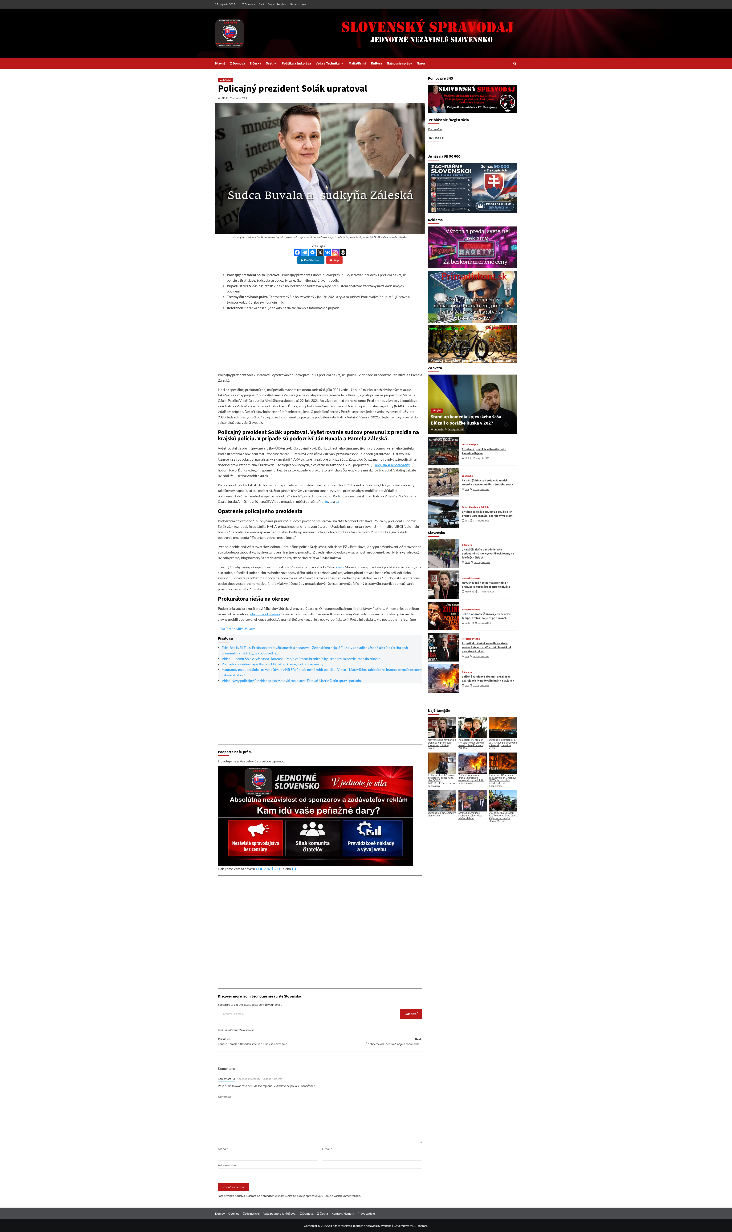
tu (321, 501)
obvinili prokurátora (265, 614)
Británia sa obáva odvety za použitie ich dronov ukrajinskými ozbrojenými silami (487, 514)
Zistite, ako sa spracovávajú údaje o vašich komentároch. (324, 1195)
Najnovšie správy (399, 63)
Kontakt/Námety (342, 1213)
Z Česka (255, 63)
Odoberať (411, 1013)
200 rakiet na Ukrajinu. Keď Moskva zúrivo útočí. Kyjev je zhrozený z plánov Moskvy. (503, 817)
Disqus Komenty (273, 1078)
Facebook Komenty (248, 1078)
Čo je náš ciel (251, 1213)
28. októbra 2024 (238, 98)
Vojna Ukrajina (277, 4)
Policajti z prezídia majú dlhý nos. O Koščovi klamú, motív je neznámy (272, 664)
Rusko (465, 444)
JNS (223, 98)
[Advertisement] (320, 345)
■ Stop (334, 260)
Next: (394, 1041)
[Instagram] (335, 252)
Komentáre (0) (226, 1078)
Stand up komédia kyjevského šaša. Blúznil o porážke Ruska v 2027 (467, 419)
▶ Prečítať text (311, 260)
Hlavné (220, 63)
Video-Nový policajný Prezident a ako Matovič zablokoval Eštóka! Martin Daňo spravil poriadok (292, 680)
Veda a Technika (328, 63)
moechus (469, 591)
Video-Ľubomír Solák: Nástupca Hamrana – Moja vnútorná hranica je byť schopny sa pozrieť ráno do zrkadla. (301, 659)
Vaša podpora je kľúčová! (279, 1213)
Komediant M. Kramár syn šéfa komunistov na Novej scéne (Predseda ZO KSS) (471, 743)
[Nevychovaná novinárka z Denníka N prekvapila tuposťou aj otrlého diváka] (443, 584)
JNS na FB (436, 138)
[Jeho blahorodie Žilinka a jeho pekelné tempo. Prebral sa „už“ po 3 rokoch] (443, 616)
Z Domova (248, 4)
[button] (514, 63)
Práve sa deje (298, 4)
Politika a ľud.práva (296, 63)
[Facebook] (297, 252)
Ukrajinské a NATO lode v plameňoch (442, 814)
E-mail (327, 1149)
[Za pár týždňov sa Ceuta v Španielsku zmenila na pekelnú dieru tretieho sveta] (443, 482)
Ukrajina (437, 410)
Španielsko (467, 476)
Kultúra (376, 63)
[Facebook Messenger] (312, 252)
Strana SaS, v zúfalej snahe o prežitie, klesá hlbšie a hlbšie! (470, 815)
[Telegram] (304, 252)
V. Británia (484, 507)
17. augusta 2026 (481, 458)
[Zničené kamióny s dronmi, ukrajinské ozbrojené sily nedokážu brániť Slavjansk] (443, 678)
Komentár (225, 1096)
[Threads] (343, 252)
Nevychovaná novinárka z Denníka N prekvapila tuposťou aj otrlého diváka (486, 585)
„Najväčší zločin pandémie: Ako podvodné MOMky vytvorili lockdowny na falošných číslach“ (488, 554)
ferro (467, 562)
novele (339, 567)
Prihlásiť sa (435, 129)
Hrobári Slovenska (471, 578)
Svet (261, 4)
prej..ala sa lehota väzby (392, 465)
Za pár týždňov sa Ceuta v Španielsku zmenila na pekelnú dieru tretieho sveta (487, 482)
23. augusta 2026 (481, 685)
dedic (467, 623)
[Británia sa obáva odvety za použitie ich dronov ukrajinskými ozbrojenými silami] (443, 514)
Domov (220, 1213)
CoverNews (401, 1225)
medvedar (439, 429)
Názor (421, 63)
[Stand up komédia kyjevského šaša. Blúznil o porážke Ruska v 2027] (472, 404)
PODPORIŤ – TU (269, 869)
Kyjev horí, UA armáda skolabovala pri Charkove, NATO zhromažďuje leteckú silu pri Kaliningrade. (503, 780)
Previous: (252, 1041)
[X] (320, 252)
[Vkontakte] (327, 252)
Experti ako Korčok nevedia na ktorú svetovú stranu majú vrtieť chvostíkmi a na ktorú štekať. (486, 647)
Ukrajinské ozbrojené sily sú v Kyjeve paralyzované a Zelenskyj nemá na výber (503, 743)
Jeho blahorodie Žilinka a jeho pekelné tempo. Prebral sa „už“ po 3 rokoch (486, 616)
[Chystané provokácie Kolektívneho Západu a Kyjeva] (443, 451)
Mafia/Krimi (357, 63)
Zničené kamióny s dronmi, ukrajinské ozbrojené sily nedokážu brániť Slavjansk (488, 679)
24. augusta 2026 (456, 429)
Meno (223, 1149)
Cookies (233, 1213)
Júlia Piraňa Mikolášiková (236, 629)
